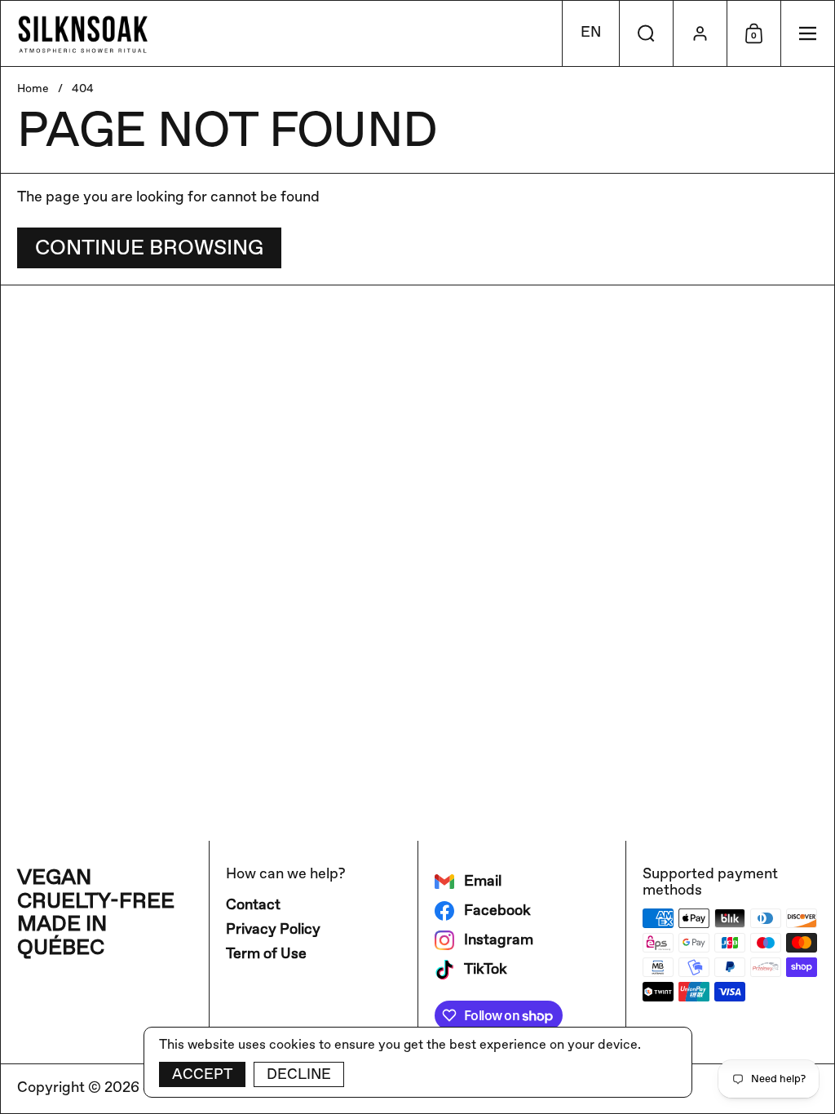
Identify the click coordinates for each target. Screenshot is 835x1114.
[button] (590, 33)
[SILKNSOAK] (82, 33)
